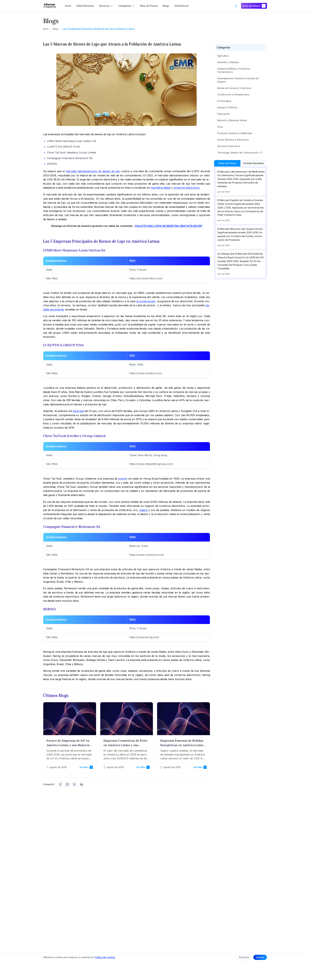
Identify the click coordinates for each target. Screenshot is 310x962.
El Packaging (224, 101)
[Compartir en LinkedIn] (81, 784)
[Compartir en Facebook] (60, 784)
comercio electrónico (187, 187)
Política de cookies (105, 957)
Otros (220, 126)
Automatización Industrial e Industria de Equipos (238, 80)
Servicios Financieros (228, 146)
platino (143, 510)
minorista (78, 411)
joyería (122, 478)
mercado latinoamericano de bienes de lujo (93, 171)
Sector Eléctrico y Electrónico (233, 139)
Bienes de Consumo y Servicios (234, 88)
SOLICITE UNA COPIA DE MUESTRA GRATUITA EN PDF (168, 226)
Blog (55, 28)
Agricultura (223, 55)
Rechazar (244, 957)
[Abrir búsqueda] (236, 6)
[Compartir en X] (74, 784)
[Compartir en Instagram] (67, 784)
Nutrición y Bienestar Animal (232, 120)
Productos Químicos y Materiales (234, 133)
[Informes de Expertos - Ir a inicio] (49, 6)
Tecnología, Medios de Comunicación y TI (240, 152)
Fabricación (223, 113)
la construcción (145, 301)
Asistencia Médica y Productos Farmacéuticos (233, 70)
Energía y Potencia (227, 107)
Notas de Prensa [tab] (227, 163)
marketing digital (160, 187)
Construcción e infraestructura (233, 94)
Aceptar (260, 957)
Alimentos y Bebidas (228, 62)
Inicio (46, 28)
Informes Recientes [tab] (253, 163)
